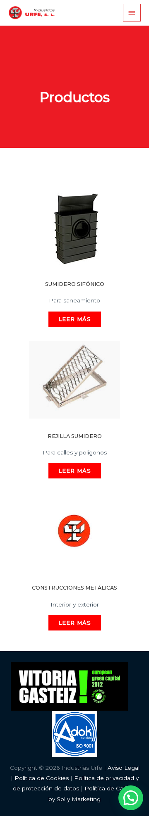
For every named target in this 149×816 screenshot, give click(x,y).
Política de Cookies (41, 778)
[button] (130, 797)
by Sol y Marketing (74, 799)
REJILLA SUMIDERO (75, 436)
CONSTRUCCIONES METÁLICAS (74, 588)
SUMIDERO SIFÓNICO (74, 284)
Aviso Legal (123, 767)
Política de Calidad (110, 788)
